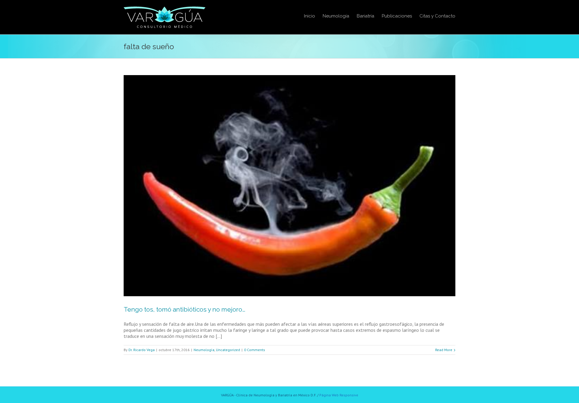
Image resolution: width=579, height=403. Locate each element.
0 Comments (254, 349)
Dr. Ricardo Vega (141, 349)
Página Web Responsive (338, 395)
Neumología (204, 349)
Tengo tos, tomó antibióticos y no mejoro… (184, 309)
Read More (443, 349)
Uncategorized (228, 349)
